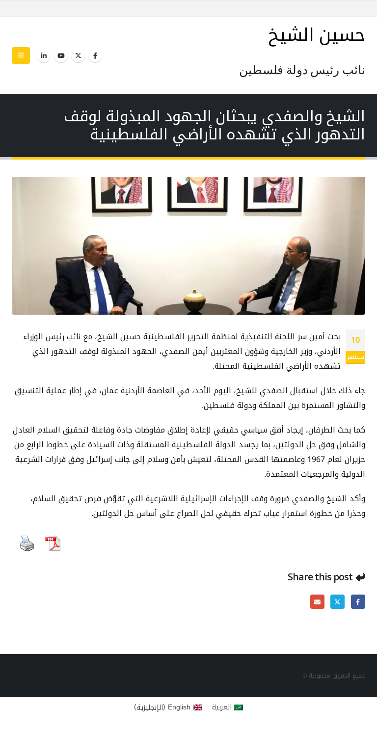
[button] (21, 55)
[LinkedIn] (44, 55)
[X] (78, 55)
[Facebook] (95, 55)
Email (317, 602)
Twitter (337, 602)
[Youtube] (61, 55)
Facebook (358, 602)
